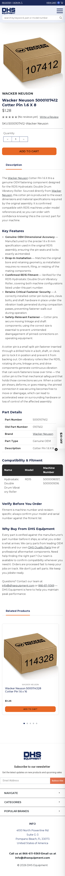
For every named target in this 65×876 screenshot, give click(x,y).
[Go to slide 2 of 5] (27, 723)
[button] (61, 438)
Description (14, 164)
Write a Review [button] (49, 117)
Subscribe (57, 780)
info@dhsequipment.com (18, 585)
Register (6, 3)
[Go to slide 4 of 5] (33, 723)
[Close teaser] (56, 449)
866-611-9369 (46, 585)
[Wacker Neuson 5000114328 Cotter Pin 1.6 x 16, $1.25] (30, 652)
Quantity (9, 133)
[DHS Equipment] (32, 755)
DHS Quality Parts (39, 547)
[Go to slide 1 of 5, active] (24, 723)
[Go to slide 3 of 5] (30, 723)
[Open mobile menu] (60, 11)
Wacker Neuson (18, 178)
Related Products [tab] (18, 610)
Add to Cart (30, 709)
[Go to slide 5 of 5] (36, 723)
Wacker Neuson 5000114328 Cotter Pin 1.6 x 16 (23, 690)
